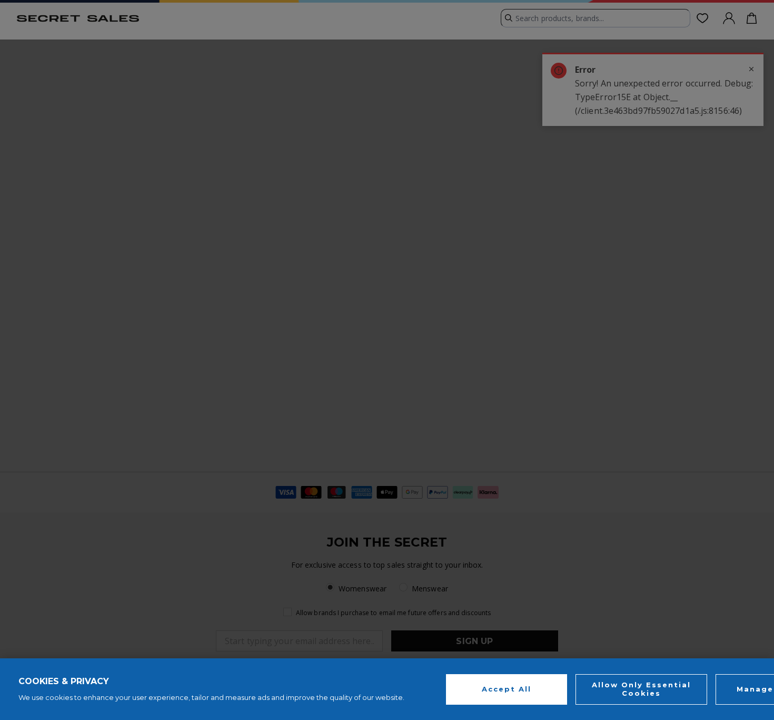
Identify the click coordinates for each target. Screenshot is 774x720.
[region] (387, 689)
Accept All (506, 689)
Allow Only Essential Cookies (641, 688)
